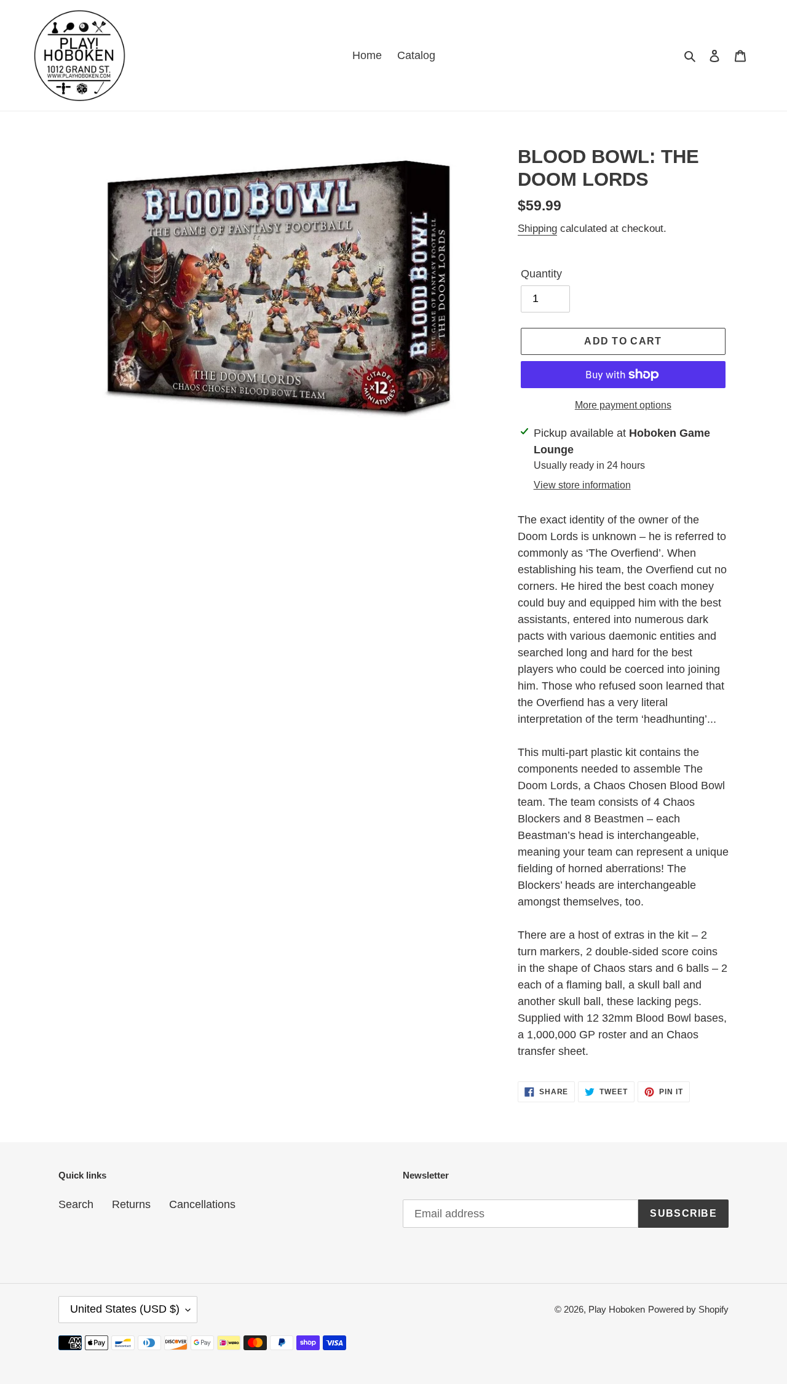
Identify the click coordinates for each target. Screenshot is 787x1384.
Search (75, 1204)
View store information (582, 485)
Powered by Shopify (688, 1309)
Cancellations (202, 1204)
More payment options (623, 405)
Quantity (541, 274)
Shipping (537, 228)
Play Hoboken (616, 1309)
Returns (131, 1204)
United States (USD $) (125, 1309)
